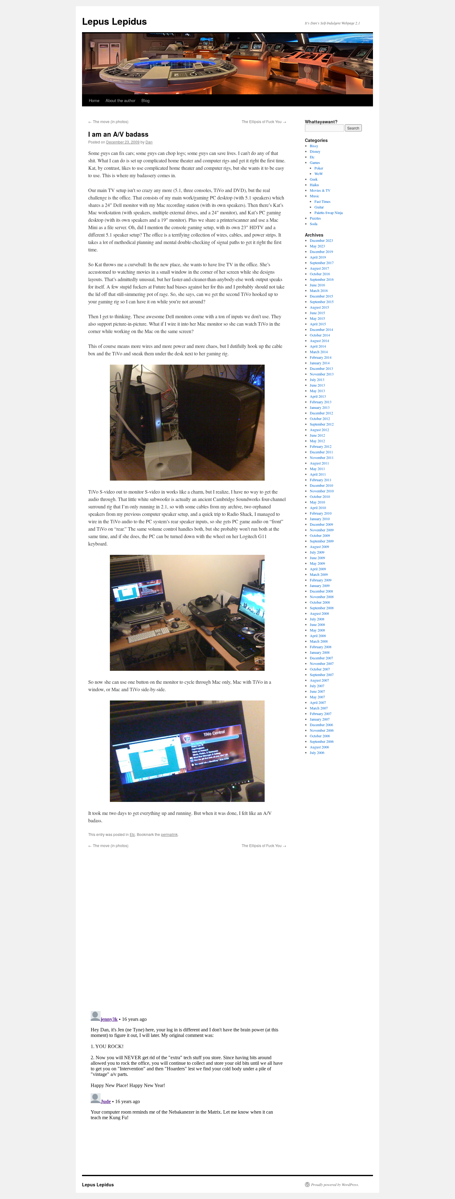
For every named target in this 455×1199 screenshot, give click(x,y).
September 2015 (322, 301)
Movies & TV (320, 190)
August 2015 (319, 307)
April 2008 (318, 635)
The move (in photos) (108, 121)
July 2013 (317, 379)
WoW (318, 173)
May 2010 (317, 501)
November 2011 (322, 457)
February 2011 (321, 479)
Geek (314, 179)
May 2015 (317, 318)
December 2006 (321, 724)
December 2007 (321, 657)
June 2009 (317, 557)
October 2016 (320, 273)
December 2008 (321, 591)
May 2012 (317, 440)
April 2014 (318, 346)
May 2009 (317, 563)
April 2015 (318, 323)
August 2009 (319, 546)
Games (315, 162)
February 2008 (321, 646)
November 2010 (322, 490)
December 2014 (321, 329)
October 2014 (320, 334)
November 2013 (322, 373)
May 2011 (317, 468)
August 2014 (319, 340)
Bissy (314, 145)
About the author (120, 100)
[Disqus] (187, 925)
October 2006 (320, 735)
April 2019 (318, 257)
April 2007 (318, 702)
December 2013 (321, 368)
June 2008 (317, 624)
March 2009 (319, 574)
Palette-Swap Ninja (328, 212)
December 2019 (321, 251)
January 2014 (320, 362)
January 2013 (320, 407)
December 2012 (321, 412)
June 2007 (317, 691)
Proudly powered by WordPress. (335, 1184)
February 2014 (321, 357)
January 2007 (320, 719)
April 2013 (318, 396)
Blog (145, 100)
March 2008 (319, 641)
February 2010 (321, 513)
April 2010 (318, 507)
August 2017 (319, 268)
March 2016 (319, 290)
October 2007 (320, 668)
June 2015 (317, 312)
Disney (315, 151)
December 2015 (321, 295)
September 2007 (322, 674)
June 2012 (317, 435)
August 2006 (319, 746)
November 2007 (322, 663)
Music (314, 195)
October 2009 (320, 535)
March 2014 (319, 351)
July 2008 (317, 618)
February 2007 (321, 713)
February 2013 (321, 401)
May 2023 (317, 245)
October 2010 (320, 496)
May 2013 (317, 390)
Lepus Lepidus (114, 21)
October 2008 (320, 602)
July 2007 (317, 685)
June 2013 (317, 385)
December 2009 (321, 524)
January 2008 (320, 652)
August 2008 (319, 613)
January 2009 (320, 585)
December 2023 (321, 240)
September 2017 (322, 262)
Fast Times (322, 201)
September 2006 (322, 741)
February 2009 (321, 579)
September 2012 (322, 424)
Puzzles (315, 218)
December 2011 (321, 451)
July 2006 (317, 752)
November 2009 (322, 529)
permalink (169, 834)
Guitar (319, 206)
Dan (149, 141)
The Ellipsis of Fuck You (264, 121)
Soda (313, 223)
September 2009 (322, 540)
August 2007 (319, 680)
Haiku (314, 184)
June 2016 (317, 284)
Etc (132, 834)
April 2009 (318, 568)
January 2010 (320, 518)
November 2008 (322, 596)
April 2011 (318, 474)
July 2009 (317, 552)
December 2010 (321, 485)
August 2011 (319, 462)
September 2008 (322, 607)
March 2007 (319, 707)
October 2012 (320, 418)
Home (94, 100)
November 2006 (322, 730)
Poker (318, 167)
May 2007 (317, 696)
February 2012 (321, 446)
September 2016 (322, 279)
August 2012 (319, 429)
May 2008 (317, 629)
